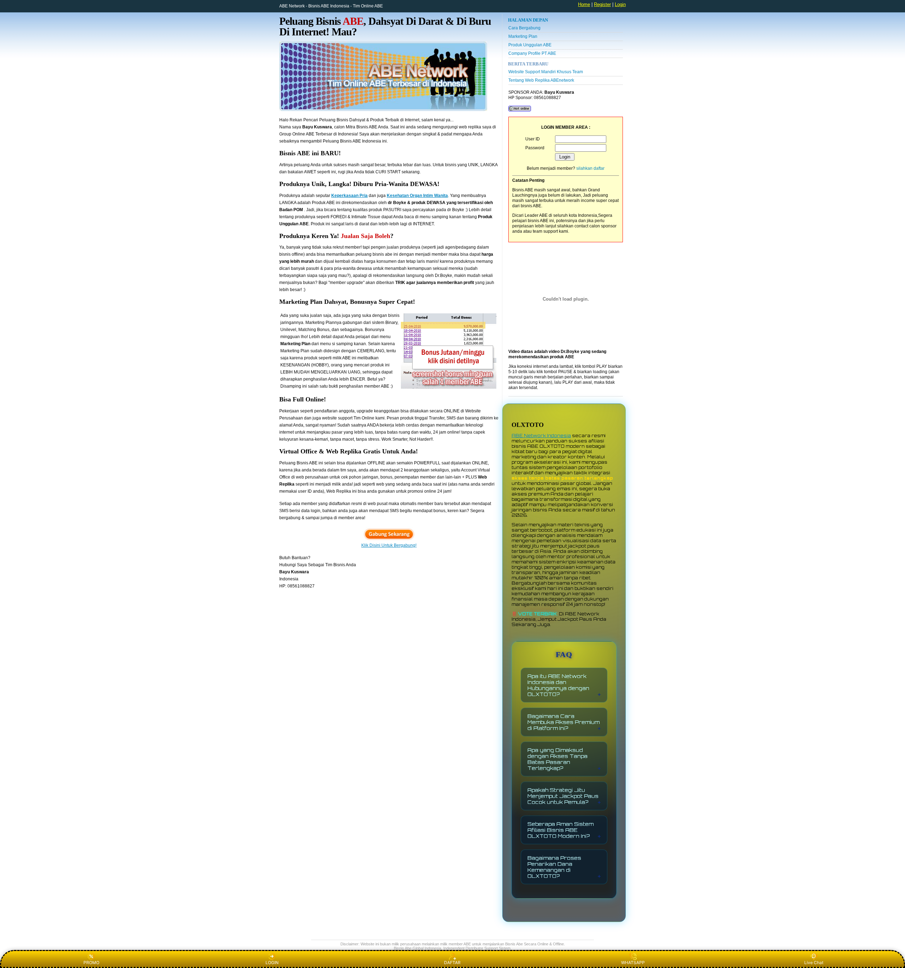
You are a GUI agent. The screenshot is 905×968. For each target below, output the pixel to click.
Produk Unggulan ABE (529, 44)
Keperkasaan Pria (349, 195)
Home (584, 4)
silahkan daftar (590, 168)
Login (620, 4)
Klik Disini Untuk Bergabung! (388, 545)
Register (602, 4)
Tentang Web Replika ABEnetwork (541, 80)
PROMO (91, 962)
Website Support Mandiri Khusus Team (545, 71)
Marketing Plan (522, 36)
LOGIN (272, 962)
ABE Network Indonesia (541, 435)
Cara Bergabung (524, 27)
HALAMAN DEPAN (528, 20)
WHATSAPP (633, 962)
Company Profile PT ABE (532, 53)
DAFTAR (452, 962)
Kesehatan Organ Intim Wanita (417, 195)
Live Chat (813, 962)
